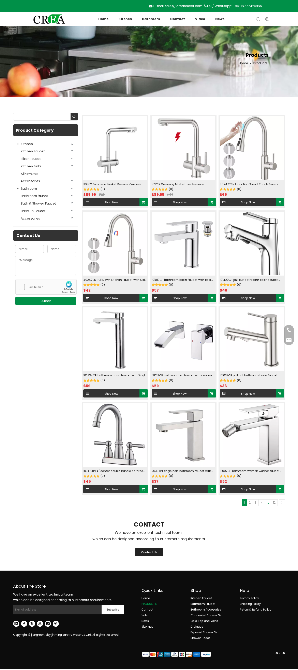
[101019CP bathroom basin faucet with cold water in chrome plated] (183, 243)
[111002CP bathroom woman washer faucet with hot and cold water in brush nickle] (252, 435)
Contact (177, 19)
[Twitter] (32, 624)
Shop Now (111, 202)
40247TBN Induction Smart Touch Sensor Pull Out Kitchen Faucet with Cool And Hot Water (249, 184)
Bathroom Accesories (206, 610)
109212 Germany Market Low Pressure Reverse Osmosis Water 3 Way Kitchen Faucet (179, 184)
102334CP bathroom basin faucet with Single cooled (115, 375)
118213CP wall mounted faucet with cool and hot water (183, 375)
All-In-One (29, 173)
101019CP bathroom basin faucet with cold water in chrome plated (181, 280)
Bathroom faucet (34, 196)
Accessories (30, 181)
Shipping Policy (250, 604)
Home (103, 19)
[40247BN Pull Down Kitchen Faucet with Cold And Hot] (115, 243)
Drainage (197, 627)
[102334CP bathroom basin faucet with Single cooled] (115, 339)
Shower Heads (200, 638)
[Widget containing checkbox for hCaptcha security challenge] (46, 287)
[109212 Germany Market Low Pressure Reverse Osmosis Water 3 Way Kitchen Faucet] (183, 148)
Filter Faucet (31, 158)
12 (274, 503)
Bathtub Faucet (33, 211)
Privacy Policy (249, 598)
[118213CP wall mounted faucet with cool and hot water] (183, 339)
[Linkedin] (16, 624)
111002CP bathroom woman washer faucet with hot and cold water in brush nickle (250, 471)
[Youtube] (40, 624)
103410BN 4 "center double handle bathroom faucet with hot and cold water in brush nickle (114, 471)
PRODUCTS (149, 604)
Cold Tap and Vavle (204, 621)
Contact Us (149, 552)
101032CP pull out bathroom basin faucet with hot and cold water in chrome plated (249, 375)
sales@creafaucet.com (183, 6)
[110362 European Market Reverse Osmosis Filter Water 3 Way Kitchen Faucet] (115, 148)
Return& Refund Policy (255, 610)
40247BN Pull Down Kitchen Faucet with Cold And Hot (115, 280)
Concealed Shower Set (207, 615)
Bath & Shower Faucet (38, 203)
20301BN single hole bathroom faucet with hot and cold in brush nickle (181, 471)
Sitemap (147, 627)
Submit (46, 301)
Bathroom (151, 19)
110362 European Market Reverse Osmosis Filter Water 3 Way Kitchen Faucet (112, 184)
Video (200, 19)
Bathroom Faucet (203, 604)
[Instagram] (48, 624)
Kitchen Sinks (31, 166)
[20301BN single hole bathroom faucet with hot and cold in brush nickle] (183, 435)
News (219, 19)
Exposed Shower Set (205, 632)
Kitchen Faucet (33, 151)
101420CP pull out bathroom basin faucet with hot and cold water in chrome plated (249, 280)
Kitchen (125, 19)
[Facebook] (24, 624)
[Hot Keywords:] (74, 116)
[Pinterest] (56, 624)
